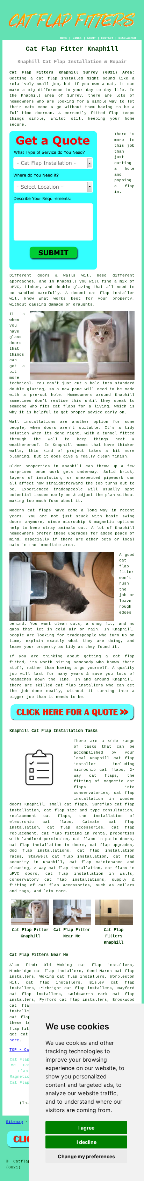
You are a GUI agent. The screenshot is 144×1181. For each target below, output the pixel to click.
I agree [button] (86, 1128)
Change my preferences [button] (86, 1156)
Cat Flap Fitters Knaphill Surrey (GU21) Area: (72, 72)
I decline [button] (86, 1142)
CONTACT (107, 38)
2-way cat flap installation (67, 868)
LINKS (77, 38)
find (30, 965)
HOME (63, 38)
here (14, 1040)
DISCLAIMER (127, 38)
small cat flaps (68, 804)
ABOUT (91, 38)
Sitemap (14, 1122)
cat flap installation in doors (46, 845)
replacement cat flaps (39, 816)
